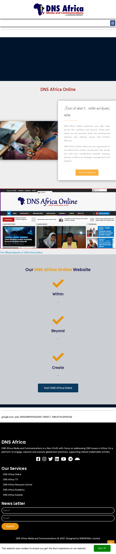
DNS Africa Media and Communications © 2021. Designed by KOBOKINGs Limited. (58, 538)
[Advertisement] (58, 58)
